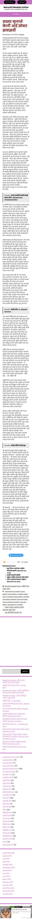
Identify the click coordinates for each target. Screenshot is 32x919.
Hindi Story (22, 2)
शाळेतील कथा (7, 839)
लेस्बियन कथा (7, 830)
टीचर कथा (6, 804)
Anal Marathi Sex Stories (11, 757)
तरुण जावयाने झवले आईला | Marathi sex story (16, 580)
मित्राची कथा (7, 824)
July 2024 (6, 873)
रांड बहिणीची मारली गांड (13, 613)
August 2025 (7, 856)
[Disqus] (16, 641)
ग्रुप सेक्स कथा (7, 795)
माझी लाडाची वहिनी (13, 575)
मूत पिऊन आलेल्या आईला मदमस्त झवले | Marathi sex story (16, 570)
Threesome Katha (9, 772)
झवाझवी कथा (7, 801)
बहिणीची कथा (7, 813)
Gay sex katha (8, 763)
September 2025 (9, 853)
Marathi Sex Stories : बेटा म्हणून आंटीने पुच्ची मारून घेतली (14, 681)
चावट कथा (6, 798)
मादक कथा (6, 818)
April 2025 (6, 862)
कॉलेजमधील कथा (9, 792)
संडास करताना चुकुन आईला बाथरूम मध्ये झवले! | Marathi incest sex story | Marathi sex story (16, 736)
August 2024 (7, 870)
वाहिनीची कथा (7, 836)
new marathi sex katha (11, 602)
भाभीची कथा (7, 815)
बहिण (4, 810)
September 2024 (9, 867)
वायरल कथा (7, 833)
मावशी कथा (7, 821)
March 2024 (7, 879)
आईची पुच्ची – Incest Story (12, 701)
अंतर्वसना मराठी (8, 777)
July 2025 (6, 859)
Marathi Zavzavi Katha (19, 599)
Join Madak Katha (16, 555)
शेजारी (5, 842)
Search (25, 671)
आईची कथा (25, 586)
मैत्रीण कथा (6, 827)
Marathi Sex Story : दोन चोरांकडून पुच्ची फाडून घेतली (14, 697)
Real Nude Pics (10, 2)
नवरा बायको (7, 807)
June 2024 (6, 876)
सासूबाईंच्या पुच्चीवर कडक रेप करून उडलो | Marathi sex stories (15, 720)
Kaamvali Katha (8, 766)
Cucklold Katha (8, 760)
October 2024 (8, 865)
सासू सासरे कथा (8, 845)
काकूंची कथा (7, 789)
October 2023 (8, 894)
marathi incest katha (15, 597)
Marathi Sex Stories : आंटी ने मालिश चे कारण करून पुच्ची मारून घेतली (16, 691)
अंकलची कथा (7, 775)
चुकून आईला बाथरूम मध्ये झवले (17, 577)
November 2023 (8, 891)
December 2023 (8, 888)
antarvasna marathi (12, 591)
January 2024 (8, 885)
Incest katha (12, 594)
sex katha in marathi (15, 605)
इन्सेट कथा (6, 589)
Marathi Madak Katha (16, 7)
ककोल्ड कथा (7, 786)
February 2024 (8, 882)
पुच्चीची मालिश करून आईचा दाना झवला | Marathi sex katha (14, 715)
